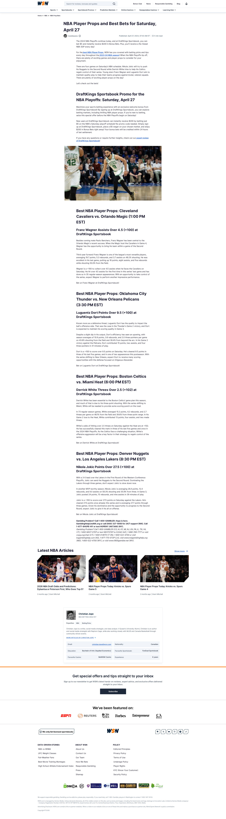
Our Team (80, 757)
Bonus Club (137, 4)
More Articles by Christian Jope (80, 638)
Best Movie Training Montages (51, 762)
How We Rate (82, 762)
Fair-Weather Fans (46, 757)
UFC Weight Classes (47, 753)
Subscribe (113, 691)
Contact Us (81, 753)
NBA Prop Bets (55, 15)
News (148, 4)
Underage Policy (120, 762)
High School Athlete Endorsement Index (56, 766)
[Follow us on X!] (163, 731)
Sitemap (79, 774)
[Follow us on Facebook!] (157, 731)
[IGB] (93, 785)
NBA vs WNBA (44, 749)
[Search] (114, 3)
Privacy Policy (119, 753)
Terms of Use (119, 757)
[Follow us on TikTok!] (186, 731)
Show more (179, 551)
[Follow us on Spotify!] (180, 731)
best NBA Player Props (93, 52)
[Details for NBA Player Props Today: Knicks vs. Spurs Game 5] (113, 568)
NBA (45, 15)
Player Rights (119, 766)
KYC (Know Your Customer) (125, 770)
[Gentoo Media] (110, 785)
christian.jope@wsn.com (101, 644)
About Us (80, 749)
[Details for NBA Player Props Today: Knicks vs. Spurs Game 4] (164, 568)
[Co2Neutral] (157, 785)
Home (40, 15)
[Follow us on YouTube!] (169, 731)
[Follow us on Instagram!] (174, 731)
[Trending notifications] (186, 4)
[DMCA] (70, 785)
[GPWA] (144, 785)
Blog (178, 4)
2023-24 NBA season (109, 55)
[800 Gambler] (128, 785)
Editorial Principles (121, 749)
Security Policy (120, 774)
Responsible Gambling (163, 4)
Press (78, 770)
